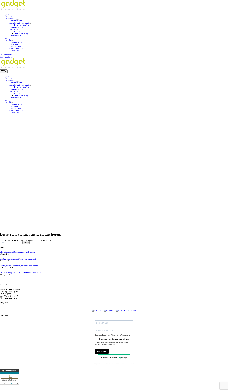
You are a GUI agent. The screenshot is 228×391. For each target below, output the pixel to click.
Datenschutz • (109, 364)
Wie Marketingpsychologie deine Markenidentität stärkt (20, 273)
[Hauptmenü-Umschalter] (4, 71)
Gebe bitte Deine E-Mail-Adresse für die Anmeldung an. (113, 335)
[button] (114, 55)
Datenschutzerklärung (120, 339)
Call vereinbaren (6, 57)
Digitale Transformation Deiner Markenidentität (18, 259)
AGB (132, 364)
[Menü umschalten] (18, 19)
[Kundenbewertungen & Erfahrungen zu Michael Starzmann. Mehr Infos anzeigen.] (9, 384)
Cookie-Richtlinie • (122, 364)
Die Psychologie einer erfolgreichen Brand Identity (19, 266)
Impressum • (99, 364)
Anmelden (102, 351)
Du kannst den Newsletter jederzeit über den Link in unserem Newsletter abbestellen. (111, 343)
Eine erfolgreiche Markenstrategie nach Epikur (17, 252)
